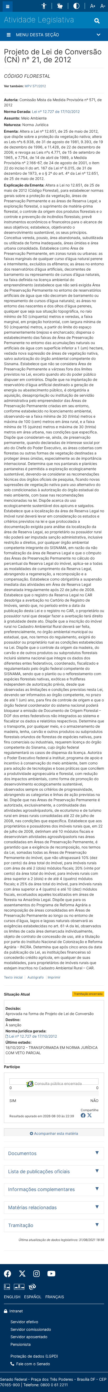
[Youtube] (50, 1273)
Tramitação (20, 1225)
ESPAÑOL (32, 1297)
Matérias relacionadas (32, 1207)
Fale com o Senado (32, 1364)
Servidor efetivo (24, 1321)
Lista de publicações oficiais (39, 1171)
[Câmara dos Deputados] (8, 1287)
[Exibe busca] (97, 20)
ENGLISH (12, 1297)
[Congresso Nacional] (19, 1287)
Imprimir (54, 977)
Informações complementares (41, 1189)
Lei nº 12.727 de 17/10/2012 (56, 111)
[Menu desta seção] (8, 35)
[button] (43, 6)
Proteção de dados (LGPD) (34, 1356)
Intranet (15, 1311)
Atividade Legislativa (39, 19)
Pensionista (20, 1344)
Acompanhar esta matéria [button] (55, 1133)
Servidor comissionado (30, 1329)
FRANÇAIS (54, 1297)
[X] (89, 1115)
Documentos (22, 1153)
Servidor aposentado (28, 1336)
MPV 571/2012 (35, 86)
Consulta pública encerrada (58, 1083)
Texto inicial (14, 977)
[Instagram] (37, 1273)
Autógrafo (35, 977)
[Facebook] (9, 1273)
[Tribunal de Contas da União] (31, 1287)
